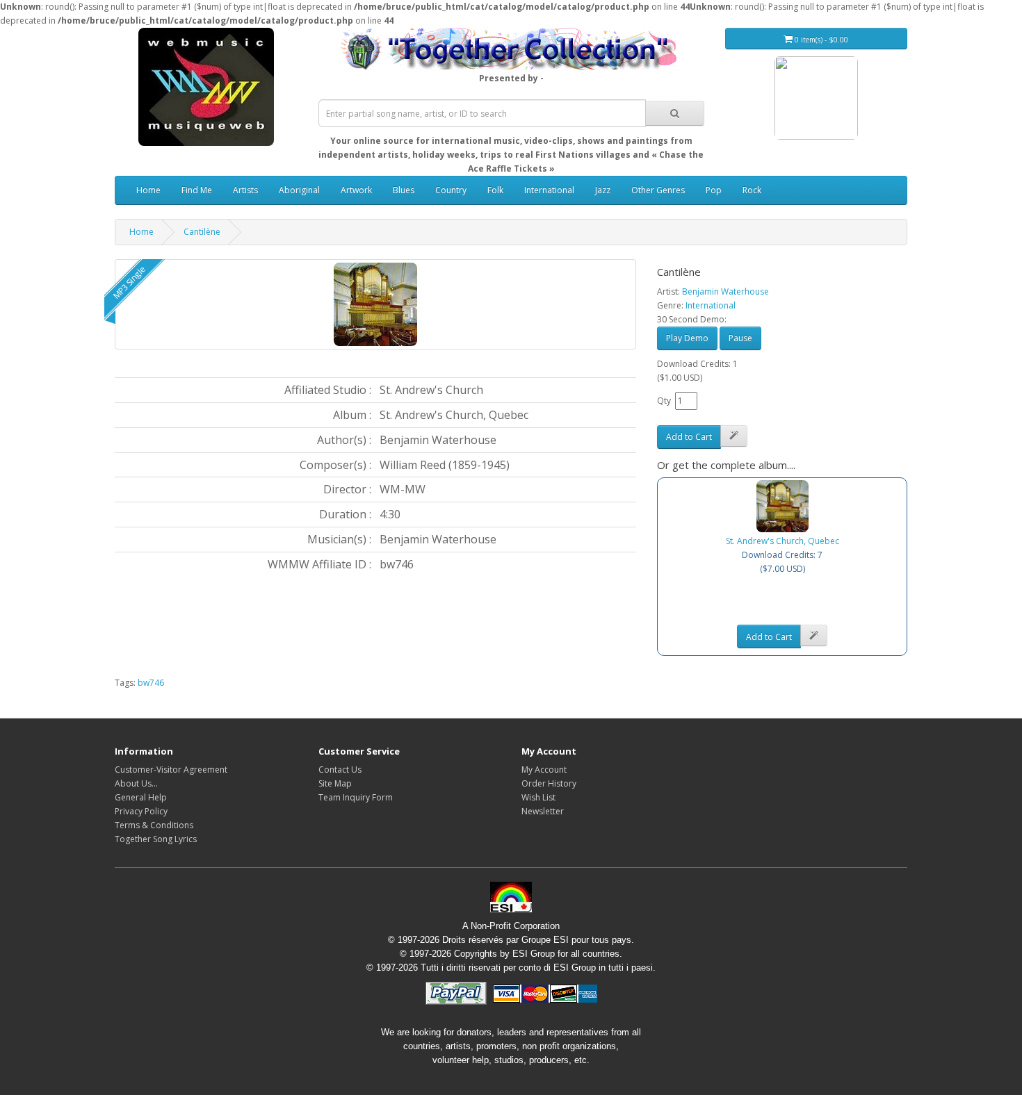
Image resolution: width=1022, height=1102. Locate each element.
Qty (664, 400)
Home (148, 190)
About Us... (136, 783)
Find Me (196, 190)
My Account (544, 769)
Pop (714, 190)
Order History (548, 783)
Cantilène (202, 232)
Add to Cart (689, 437)
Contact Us (340, 769)
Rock (752, 190)
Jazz (602, 190)
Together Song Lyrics (156, 839)
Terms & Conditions (154, 825)
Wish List (538, 797)
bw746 (151, 683)
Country (451, 190)
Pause (740, 338)
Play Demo (687, 338)
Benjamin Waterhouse (725, 291)
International (549, 190)
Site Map (335, 783)
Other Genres (658, 190)
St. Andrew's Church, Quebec (782, 541)
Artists (245, 190)
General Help (141, 797)
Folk (495, 190)
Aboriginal (299, 190)
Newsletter (542, 811)
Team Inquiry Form (355, 797)
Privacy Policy (141, 811)
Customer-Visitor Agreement (171, 769)
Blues (403, 190)
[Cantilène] (375, 304)
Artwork (356, 190)
